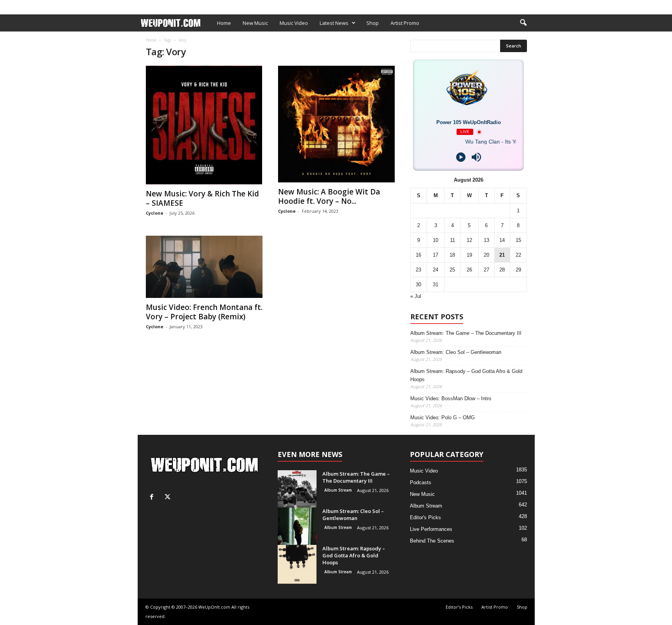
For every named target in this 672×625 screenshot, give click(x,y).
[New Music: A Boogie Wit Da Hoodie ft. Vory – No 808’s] (336, 124)
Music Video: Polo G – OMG (442, 417)
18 (452, 255)
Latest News (334, 22)
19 (469, 255)
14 (502, 240)
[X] (529, 5)
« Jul (415, 296)
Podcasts (420, 482)
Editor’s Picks (193, 5)
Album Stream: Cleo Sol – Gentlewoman (455, 352)
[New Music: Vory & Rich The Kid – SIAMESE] (204, 125)
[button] (523, 23)
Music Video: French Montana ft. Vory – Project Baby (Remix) (204, 312)
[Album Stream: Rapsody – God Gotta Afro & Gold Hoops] (297, 564)
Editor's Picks (425, 517)
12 (469, 240)
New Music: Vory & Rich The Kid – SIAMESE (202, 198)
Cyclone (154, 213)
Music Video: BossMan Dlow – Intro (450, 398)
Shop (263, 5)
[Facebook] (517, 5)
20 (486, 255)
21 (502, 255)
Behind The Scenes (432, 541)
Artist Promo (233, 5)
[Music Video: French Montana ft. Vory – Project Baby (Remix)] (204, 267)
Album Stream (338, 490)
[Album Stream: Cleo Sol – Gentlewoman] (297, 527)
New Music (255, 22)
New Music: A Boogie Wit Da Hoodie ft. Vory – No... (329, 196)
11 (452, 240)
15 (518, 240)
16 (418, 255)
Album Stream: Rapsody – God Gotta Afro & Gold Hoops (466, 375)
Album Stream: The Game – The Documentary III (466, 333)
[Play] (461, 157)
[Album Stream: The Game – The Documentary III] (297, 489)
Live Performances (431, 529)
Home (224, 22)
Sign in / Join (154, 5)
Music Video (294, 22)
